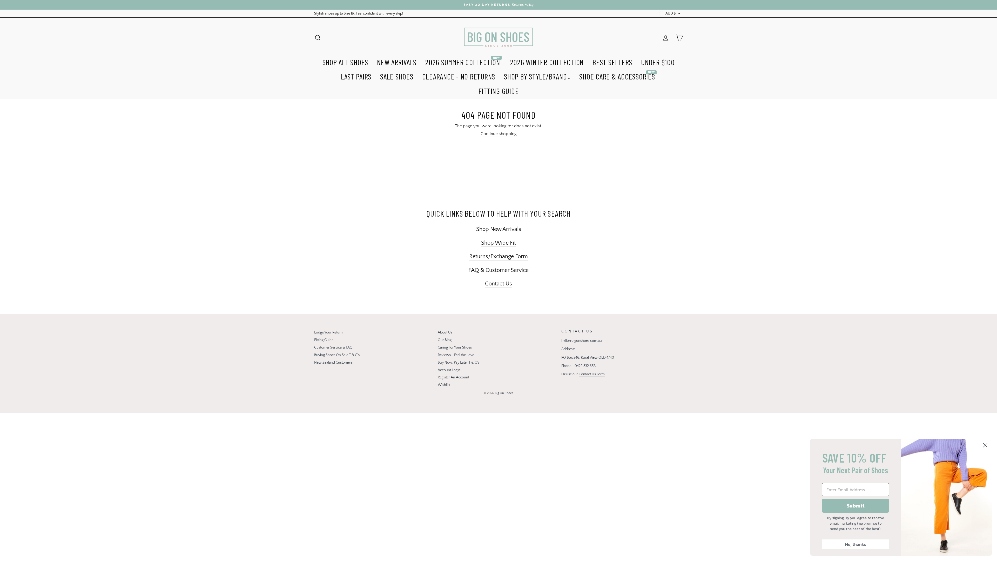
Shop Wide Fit (498, 243)
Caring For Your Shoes (455, 347)
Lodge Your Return (328, 332)
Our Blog (445, 340)
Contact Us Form (592, 374)
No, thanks (855, 544)
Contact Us (498, 283)
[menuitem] (345, 61)
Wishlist (444, 385)
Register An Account (453, 377)
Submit (856, 506)
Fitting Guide (323, 340)
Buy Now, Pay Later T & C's (458, 362)
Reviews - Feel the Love (456, 355)
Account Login (449, 370)
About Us (445, 332)
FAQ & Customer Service (498, 270)
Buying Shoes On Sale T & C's (337, 355)
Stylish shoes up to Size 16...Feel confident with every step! (358, 13)
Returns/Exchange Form (498, 256)
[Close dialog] (985, 445)
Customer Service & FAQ (333, 347)
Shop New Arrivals (498, 229)
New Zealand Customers (333, 362)
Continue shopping (499, 133)
